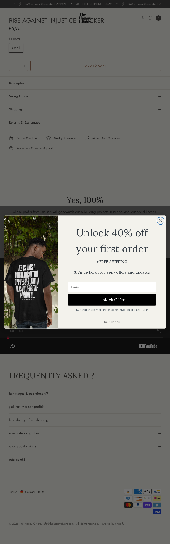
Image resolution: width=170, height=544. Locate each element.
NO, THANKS (112, 321)
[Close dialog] (160, 221)
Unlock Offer (112, 299)
